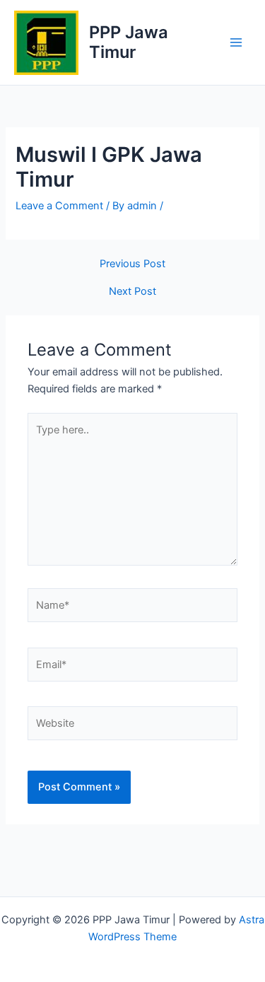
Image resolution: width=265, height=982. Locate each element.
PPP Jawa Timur (128, 42)
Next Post (132, 291)
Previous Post (132, 264)
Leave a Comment (59, 205)
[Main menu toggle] (236, 42)
